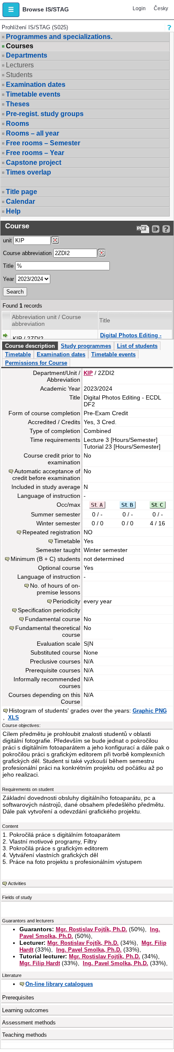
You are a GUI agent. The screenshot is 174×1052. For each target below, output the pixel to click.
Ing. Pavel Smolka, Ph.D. (89, 950)
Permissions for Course (36, 363)
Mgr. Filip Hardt (39, 963)
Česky (161, 8)
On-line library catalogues (59, 984)
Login (139, 8)
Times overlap (28, 172)
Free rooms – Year (35, 152)
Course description (30, 346)
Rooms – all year (32, 133)
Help (13, 211)
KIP (88, 373)
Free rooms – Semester (43, 143)
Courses (19, 46)
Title (8, 266)
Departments (26, 55)
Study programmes (86, 346)
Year (8, 279)
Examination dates (35, 84)
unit (7, 240)
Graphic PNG (150, 711)
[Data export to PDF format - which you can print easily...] (143, 229)
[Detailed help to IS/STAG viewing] (166, 229)
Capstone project (33, 162)
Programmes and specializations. (59, 36)
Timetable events (33, 94)
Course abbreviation (27, 253)
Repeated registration (51, 532)
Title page (21, 191)
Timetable (18, 354)
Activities (17, 883)
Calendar (20, 201)
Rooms (17, 123)
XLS (13, 717)
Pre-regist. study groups (45, 113)
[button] (11, 10)
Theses (18, 104)
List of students (137, 346)
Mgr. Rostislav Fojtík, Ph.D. (91, 929)
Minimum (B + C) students (45, 558)
